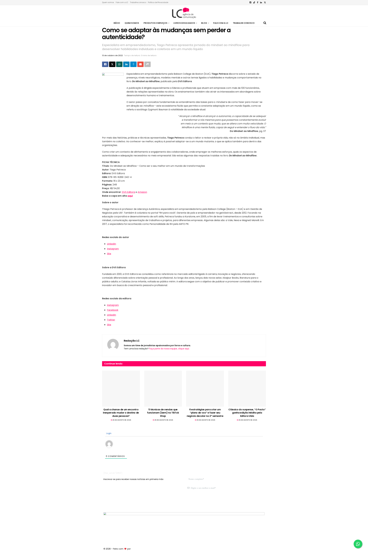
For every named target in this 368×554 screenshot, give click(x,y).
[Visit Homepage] (184, 12)
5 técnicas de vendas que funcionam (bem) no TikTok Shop (163, 413)
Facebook (112, 310)
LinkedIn (111, 244)
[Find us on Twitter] (265, 2)
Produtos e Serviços (155, 23)
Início (117, 23)
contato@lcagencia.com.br (117, 501)
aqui (130, 195)
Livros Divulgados (184, 23)
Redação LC (132, 340)
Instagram (113, 248)
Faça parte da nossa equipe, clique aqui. (169, 348)
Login (108, 433)
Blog (204, 23)
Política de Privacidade (158, 2)
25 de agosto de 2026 (121, 420)
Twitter (111, 319)
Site (109, 253)
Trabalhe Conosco (244, 23)
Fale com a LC (122, 2)
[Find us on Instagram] (250, 2)
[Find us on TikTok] (254, 2)
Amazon (142, 192)
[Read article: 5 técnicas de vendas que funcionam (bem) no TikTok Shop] (163, 389)
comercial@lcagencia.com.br (148, 501)
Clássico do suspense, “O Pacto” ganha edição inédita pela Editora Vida (247, 413)
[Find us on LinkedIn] (261, 2)
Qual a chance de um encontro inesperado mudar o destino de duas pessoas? (121, 413)
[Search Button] (265, 23)
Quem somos (108, 2)
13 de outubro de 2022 (112, 55)
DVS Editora (128, 192)
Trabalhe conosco (138, 2)
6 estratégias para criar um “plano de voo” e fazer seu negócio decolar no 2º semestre (205, 413)
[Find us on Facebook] (257, 2)
